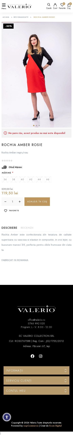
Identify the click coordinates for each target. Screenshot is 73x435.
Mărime (6, 172)
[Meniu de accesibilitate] (7, 417)
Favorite (14, 210)
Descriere (9, 228)
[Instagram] (40, 356)
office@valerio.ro (36, 320)
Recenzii (27, 228)
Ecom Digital (55, 425)
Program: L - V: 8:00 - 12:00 (36, 327)
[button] (33, 125)
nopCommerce (31, 425)
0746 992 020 (36, 323)
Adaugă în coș (37, 201)
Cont (55, 8)
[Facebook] (32, 356)
